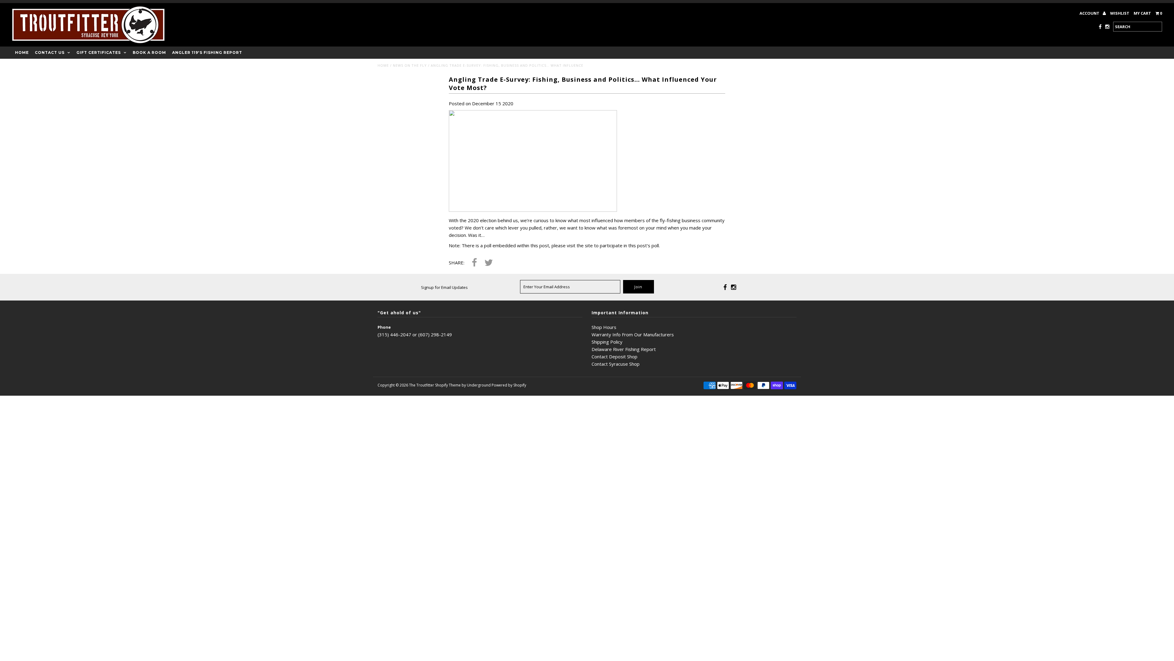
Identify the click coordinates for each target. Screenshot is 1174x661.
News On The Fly (410, 65)
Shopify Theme (448, 385)
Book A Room (149, 52)
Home (22, 52)
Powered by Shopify (509, 385)
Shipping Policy (607, 342)
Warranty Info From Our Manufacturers (633, 334)
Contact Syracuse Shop (616, 364)
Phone (384, 327)
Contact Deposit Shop (614, 356)
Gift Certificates (98, 52)
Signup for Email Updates (444, 287)
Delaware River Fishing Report (624, 349)
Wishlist (1119, 13)
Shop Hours (604, 327)
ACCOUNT (1090, 13)
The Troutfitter (421, 385)
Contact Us (50, 52)
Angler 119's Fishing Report (207, 52)
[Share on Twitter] (488, 263)
